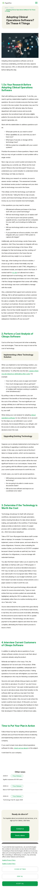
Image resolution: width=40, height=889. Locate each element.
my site (14, 272)
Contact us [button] (20, 829)
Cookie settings (20, 869)
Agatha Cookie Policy (8, 863)
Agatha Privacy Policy (9, 860)
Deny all (20, 876)
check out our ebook (21, 748)
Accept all (20, 883)
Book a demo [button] (20, 835)
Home (6, 7)
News (12, 7)
